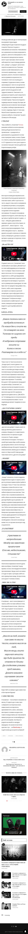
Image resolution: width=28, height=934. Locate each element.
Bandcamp (16, 727)
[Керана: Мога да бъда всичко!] (6, 906)
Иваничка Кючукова (11, 16)
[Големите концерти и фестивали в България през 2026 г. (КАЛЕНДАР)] (6, 895)
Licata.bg (7, 915)
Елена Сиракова (19, 735)
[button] (3, 788)
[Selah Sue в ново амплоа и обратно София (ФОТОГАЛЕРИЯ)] (14, 784)
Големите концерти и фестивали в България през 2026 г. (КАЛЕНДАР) (19, 895)
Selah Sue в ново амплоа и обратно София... (14, 795)
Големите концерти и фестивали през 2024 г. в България (19, 884)
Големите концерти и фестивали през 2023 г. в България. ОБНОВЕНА (13, 864)
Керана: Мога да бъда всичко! (18, 904)
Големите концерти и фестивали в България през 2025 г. (19, 874)
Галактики (10, 735)
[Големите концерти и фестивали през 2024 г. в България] (6, 885)
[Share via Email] (14, 741)
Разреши (23, 11)
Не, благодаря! (13, 11)
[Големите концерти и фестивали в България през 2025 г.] (6, 875)
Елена (21, 125)
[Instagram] (13, 926)
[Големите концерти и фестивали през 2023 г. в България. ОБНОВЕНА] (14, 852)
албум (4, 735)
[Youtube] (16, 926)
